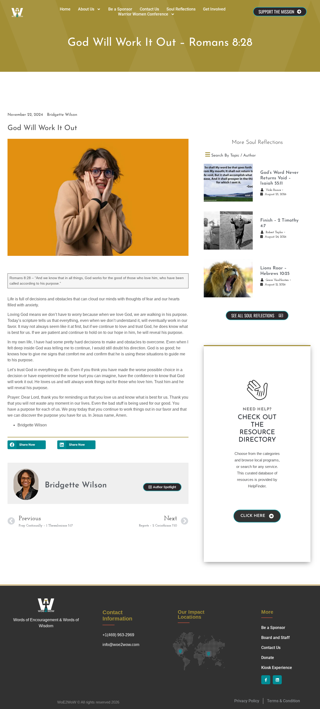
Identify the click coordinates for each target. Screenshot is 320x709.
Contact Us (149, 9)
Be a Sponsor (120, 9)
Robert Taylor (274, 232)
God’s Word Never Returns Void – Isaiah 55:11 (279, 178)
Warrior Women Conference (143, 14)
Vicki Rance (273, 190)
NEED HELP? (257, 409)
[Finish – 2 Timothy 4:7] (228, 233)
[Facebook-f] (265, 679)
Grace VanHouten (277, 280)
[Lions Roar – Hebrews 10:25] (228, 281)
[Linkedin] (277, 679)
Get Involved (214, 9)
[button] (27, 444)
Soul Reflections (181, 9)
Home (65, 9)
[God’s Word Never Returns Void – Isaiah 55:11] (228, 185)
